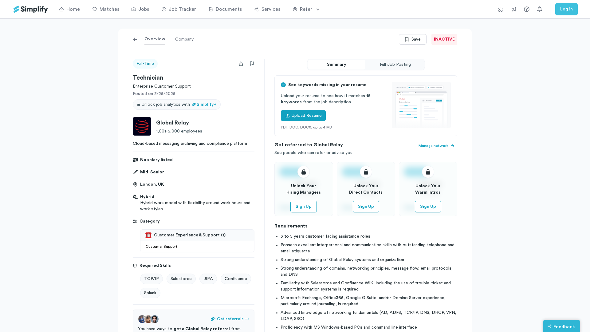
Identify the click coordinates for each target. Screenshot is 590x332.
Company (184, 39)
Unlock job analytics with (179, 104)
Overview (154, 39)
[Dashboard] (30, 9)
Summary (336, 64)
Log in (566, 9)
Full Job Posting (395, 64)
